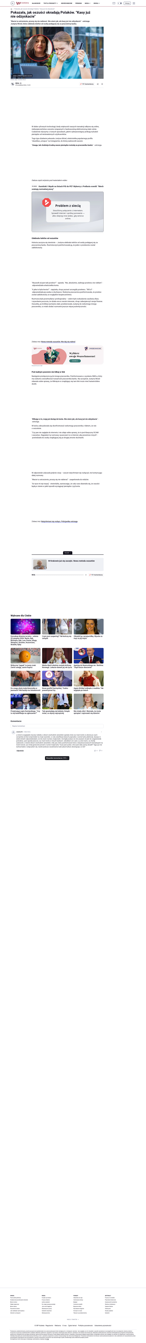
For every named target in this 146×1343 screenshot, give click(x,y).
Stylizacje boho (46, 1313)
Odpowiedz (20, 750)
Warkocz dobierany (110, 1304)
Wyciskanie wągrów (78, 1308)
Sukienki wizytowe (47, 1310)
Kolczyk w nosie (77, 1310)
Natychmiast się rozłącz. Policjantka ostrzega (59, 521)
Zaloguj (127, 3)
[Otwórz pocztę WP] (114, 3)
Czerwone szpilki (77, 1304)
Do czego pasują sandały (48, 1304)
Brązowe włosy (77, 1306)
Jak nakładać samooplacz (17, 1310)
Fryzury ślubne (46, 1300)
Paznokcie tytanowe (110, 1300)
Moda (87, 3)
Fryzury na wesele (110, 1297)
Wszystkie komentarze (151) (56, 758)
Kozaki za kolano (46, 1297)
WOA (17, 83)
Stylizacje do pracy (47, 1308)
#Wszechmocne (66, 3)
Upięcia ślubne (109, 1306)
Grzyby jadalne (109, 1310)
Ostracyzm (108, 1308)
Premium (78, 3)
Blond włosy (13, 1306)
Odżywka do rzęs (77, 1297)
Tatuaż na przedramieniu (80, 1313)
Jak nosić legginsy (47, 1306)
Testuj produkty (50, 3)
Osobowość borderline (111, 1302)
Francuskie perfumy (15, 1297)
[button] (119, 3)
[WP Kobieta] (24, 3)
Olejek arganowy (14, 1304)
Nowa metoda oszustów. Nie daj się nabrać (58, 342)
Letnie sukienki (46, 1302)
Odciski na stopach (15, 1313)
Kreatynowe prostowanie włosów (19, 1300)
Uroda (96, 3)
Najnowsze (36, 3)
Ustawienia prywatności (102, 1325)
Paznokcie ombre (15, 1308)
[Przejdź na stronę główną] (13, 5)
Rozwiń (67, 553)
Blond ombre (13, 1302)
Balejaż (75, 1302)
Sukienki (107, 1313)
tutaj (47, 1339)
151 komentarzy (88, 84)
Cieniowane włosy (78, 1300)
